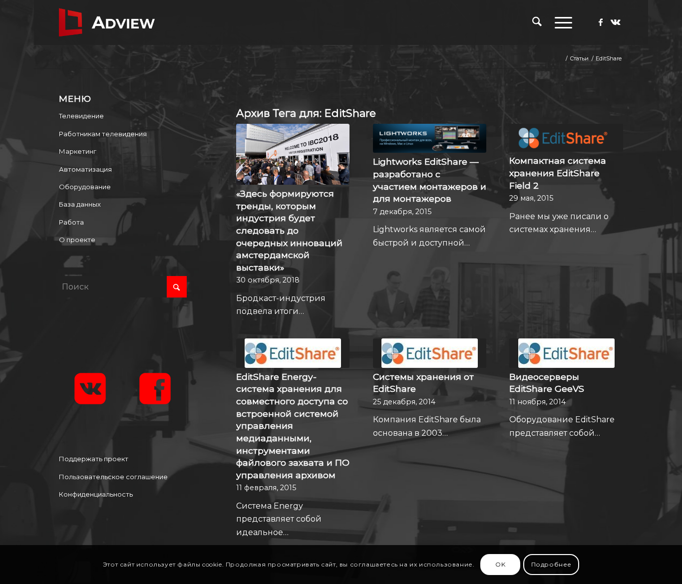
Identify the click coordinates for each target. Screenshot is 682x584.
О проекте (77, 240)
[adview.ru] (107, 22)
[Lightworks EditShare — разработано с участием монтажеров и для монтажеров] (429, 138)
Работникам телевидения (103, 134)
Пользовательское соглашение (113, 477)
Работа (71, 222)
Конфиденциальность (96, 494)
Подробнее (551, 564)
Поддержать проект (93, 459)
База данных (80, 204)
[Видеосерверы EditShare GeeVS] (566, 353)
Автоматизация (85, 169)
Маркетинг (77, 151)
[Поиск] (537, 22)
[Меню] (560, 22)
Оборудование (85, 187)
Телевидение (81, 116)
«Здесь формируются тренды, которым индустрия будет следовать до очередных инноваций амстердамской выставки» (289, 230)
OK (500, 564)
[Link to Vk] (615, 21)
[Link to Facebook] (600, 21)
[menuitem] (537, 22)
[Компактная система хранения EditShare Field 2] (566, 138)
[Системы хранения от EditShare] (429, 353)
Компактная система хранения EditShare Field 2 (557, 172)
